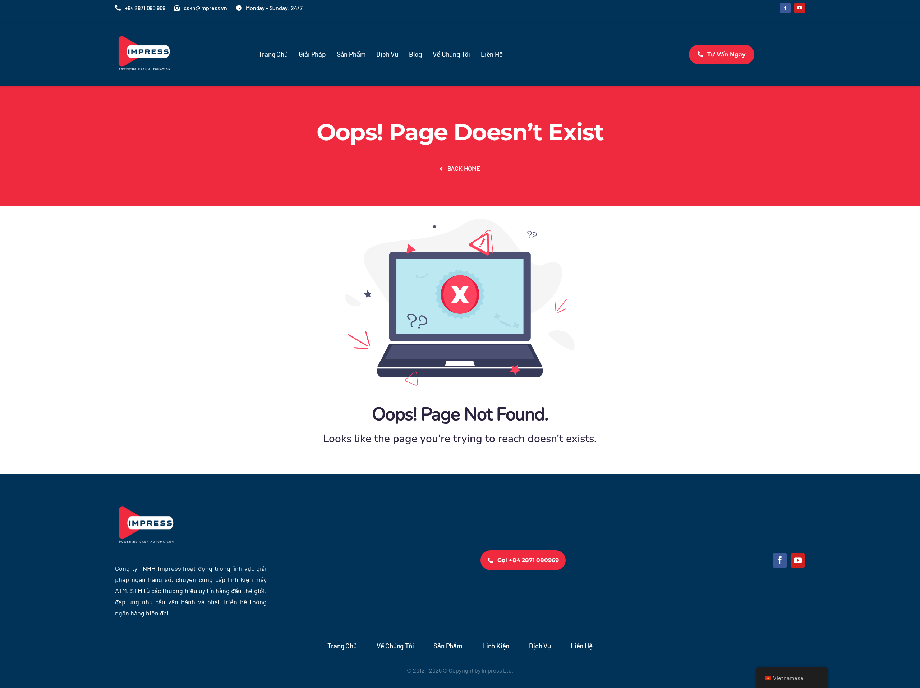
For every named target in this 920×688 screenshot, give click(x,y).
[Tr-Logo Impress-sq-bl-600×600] (143, 29)
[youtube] (799, 8)
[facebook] (785, 8)
